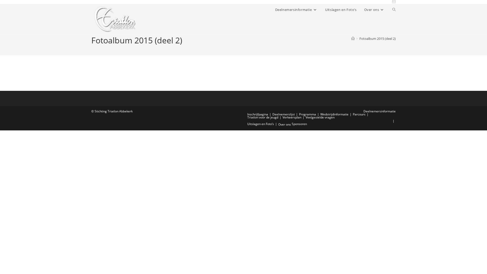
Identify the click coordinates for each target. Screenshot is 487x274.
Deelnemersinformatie (379, 111)
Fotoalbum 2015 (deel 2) (377, 38)
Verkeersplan (292, 117)
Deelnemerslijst (283, 114)
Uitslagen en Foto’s (260, 124)
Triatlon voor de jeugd (262, 117)
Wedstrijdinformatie (334, 114)
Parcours (359, 114)
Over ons (284, 124)
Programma (307, 114)
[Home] (353, 38)
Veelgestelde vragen (320, 117)
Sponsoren (299, 124)
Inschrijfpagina (257, 114)
